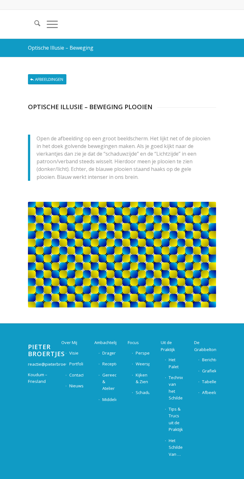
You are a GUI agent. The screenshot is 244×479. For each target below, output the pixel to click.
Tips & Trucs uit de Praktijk (176, 419)
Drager (109, 353)
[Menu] (49, 24)
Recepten (109, 364)
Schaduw (143, 392)
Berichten (209, 360)
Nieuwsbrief (76, 386)
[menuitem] (34, 24)
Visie (73, 353)
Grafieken (209, 371)
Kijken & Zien (142, 378)
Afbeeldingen (209, 392)
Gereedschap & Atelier (109, 381)
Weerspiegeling (143, 364)
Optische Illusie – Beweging (60, 47)
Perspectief (143, 353)
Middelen (109, 399)
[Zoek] (34, 24)
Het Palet (174, 363)
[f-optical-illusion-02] (122, 255)
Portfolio (76, 364)
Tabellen (209, 381)
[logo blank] (200, 24)
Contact (76, 375)
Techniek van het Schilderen (176, 388)
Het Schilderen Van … (176, 447)
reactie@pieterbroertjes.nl (53, 364)
